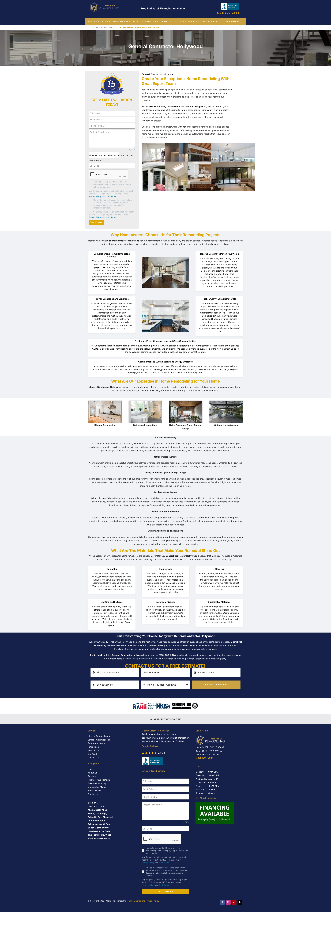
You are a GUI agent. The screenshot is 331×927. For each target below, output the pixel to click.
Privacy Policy (95, 196)
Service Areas (101, 27)
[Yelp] (234, 902)
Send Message (96, 222)
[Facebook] (222, 902)
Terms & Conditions (136, 901)
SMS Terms (111, 196)
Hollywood (113, 27)
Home (91, 27)
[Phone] (240, 902)
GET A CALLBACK (165, 891)
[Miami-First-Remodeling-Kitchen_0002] (165, 272)
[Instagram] (228, 902)
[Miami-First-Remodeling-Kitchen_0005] (165, 316)
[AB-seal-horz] (153, 761)
